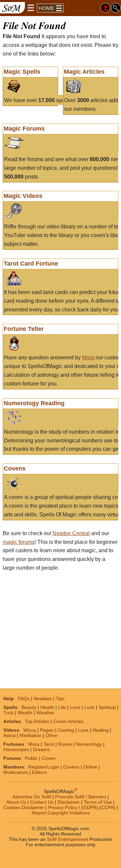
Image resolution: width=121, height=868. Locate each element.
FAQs (24, 698)
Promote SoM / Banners (80, 796)
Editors (39, 772)
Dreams (41, 749)
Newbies (43, 698)
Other (52, 735)
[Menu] (31, 7)
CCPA (107, 807)
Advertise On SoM (31, 796)
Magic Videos (23, 196)
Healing (100, 730)
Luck (89, 707)
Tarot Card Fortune (31, 263)
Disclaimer (68, 802)
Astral (9, 735)
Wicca (29, 730)
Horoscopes (16, 749)
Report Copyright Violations (61, 812)
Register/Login (43, 767)
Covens (15, 468)
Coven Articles (68, 721)
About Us (16, 802)
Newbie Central (71, 533)
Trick (8, 712)
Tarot (48, 744)
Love (75, 707)
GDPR (89, 807)
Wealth (24, 712)
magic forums (19, 542)
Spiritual (107, 707)
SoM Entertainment (67, 839)
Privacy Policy (62, 807)
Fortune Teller (24, 329)
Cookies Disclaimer (23, 807)
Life (62, 707)
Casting (66, 730)
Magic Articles (84, 71)
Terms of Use (98, 802)
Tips (60, 698)
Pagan (47, 730)
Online (90, 767)
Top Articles (37, 721)
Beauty (29, 707)
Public (31, 758)
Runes (65, 744)
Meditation (30, 735)
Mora (88, 357)
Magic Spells (22, 71)
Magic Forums (24, 128)
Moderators (15, 772)
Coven (48, 758)
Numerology (89, 744)
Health (47, 707)
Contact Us (41, 802)
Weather (45, 712)
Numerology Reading (34, 403)
